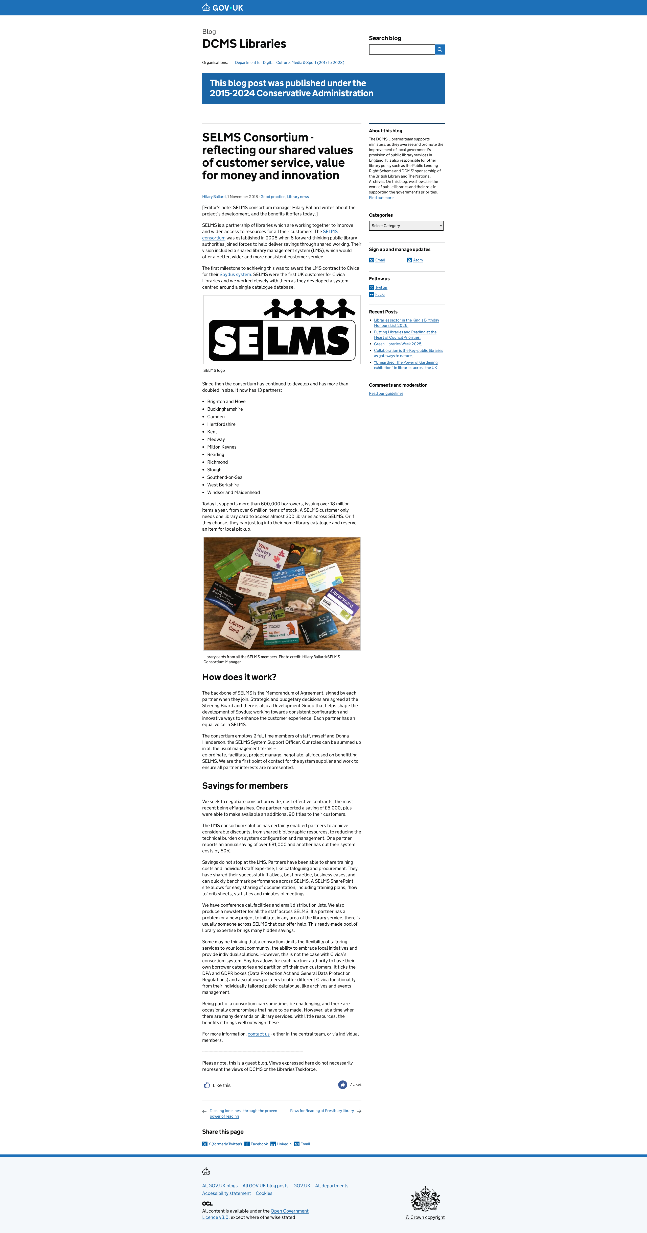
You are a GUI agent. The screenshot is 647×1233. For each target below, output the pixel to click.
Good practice (273, 196)
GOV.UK (301, 1186)
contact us (259, 1034)
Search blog (385, 38)
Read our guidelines (386, 393)
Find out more (381, 197)
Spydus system (235, 274)
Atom (418, 260)
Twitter (381, 287)
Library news (298, 196)
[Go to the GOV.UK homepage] (222, 7)
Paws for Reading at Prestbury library (322, 1110)
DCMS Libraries (244, 43)
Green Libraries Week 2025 (397, 343)
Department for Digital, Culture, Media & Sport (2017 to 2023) (289, 62)
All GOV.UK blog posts (266, 1186)
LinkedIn (284, 1144)
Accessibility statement (226, 1193)
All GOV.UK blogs (220, 1186)
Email (305, 1144)
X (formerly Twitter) (225, 1144)
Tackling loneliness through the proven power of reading (243, 1113)
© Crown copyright (425, 1217)
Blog (209, 31)
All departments (332, 1186)
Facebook (259, 1144)
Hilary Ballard (214, 196)
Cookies (264, 1193)
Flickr (380, 294)
